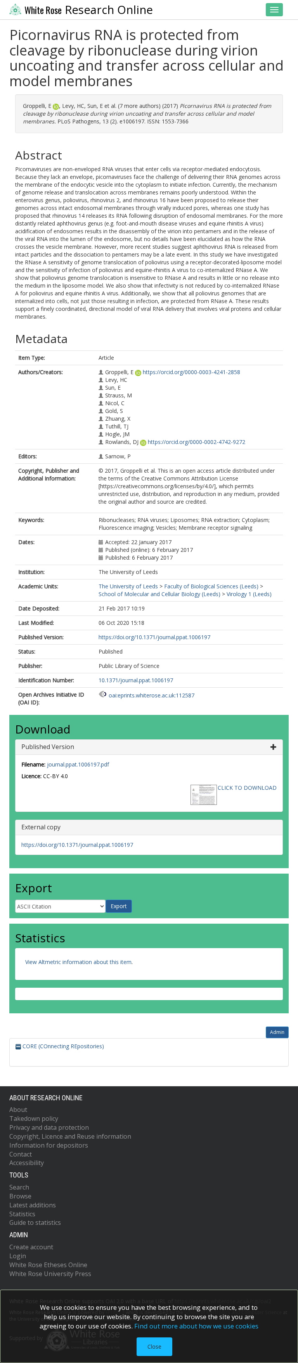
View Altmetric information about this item (78, 962)
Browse (20, 1196)
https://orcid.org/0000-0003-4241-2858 (191, 372)
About (18, 1109)
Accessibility (26, 1162)
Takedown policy (33, 1118)
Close (154, 1346)
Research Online (88, 9)
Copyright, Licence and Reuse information (70, 1136)
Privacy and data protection (49, 1127)
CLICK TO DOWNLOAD (247, 787)
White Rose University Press (50, 1273)
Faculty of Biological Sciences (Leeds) (211, 586)
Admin (277, 1032)
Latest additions (32, 1205)
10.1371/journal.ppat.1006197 (136, 680)
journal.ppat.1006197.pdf (78, 764)
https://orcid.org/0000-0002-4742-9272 (196, 442)
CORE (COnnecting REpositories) (62, 1046)
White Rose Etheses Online (48, 1265)
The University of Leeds (128, 586)
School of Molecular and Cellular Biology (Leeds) (159, 594)
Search (19, 1187)
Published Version (47, 746)
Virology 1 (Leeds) (249, 594)
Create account (31, 1247)
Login (17, 1256)
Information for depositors (48, 1145)
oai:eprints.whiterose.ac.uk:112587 (151, 695)
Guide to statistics (35, 1222)
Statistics (22, 1214)
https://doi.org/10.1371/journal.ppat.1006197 (154, 637)
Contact (20, 1154)
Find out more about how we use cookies (196, 1325)
